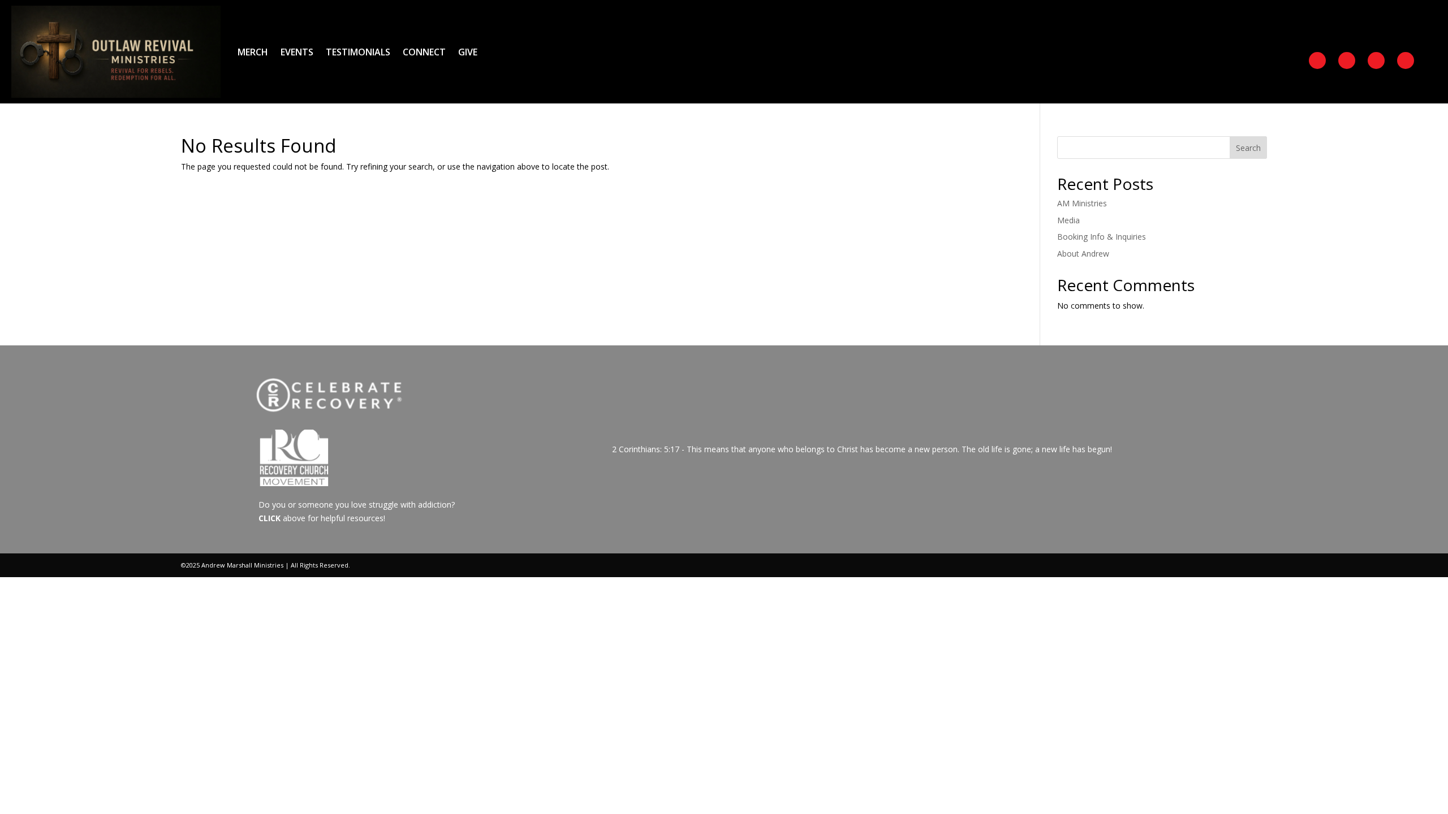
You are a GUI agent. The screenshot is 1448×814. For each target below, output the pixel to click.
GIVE (467, 52)
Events (297, 52)
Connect (424, 52)
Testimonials (358, 52)
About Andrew (1083, 253)
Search (1248, 147)
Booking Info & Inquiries (1101, 236)
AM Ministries (1082, 203)
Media (1068, 220)
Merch (253, 52)
